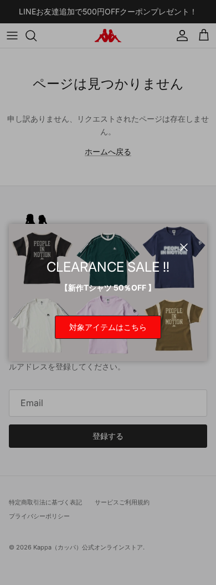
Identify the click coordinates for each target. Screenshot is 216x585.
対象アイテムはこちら (108, 327)
